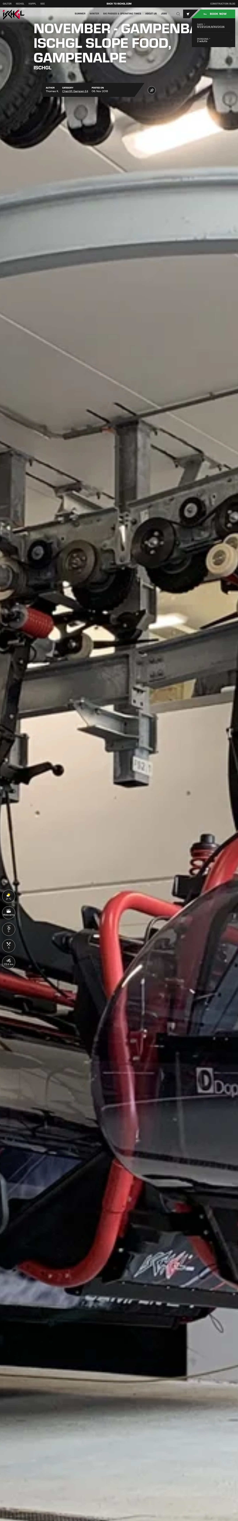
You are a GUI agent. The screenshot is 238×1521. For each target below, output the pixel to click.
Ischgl (20, 4)
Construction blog (222, 4)
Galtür (7, 4)
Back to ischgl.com (119, 4)
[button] (178, 14)
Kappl (32, 4)
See (42, 4)
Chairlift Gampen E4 (75, 91)
